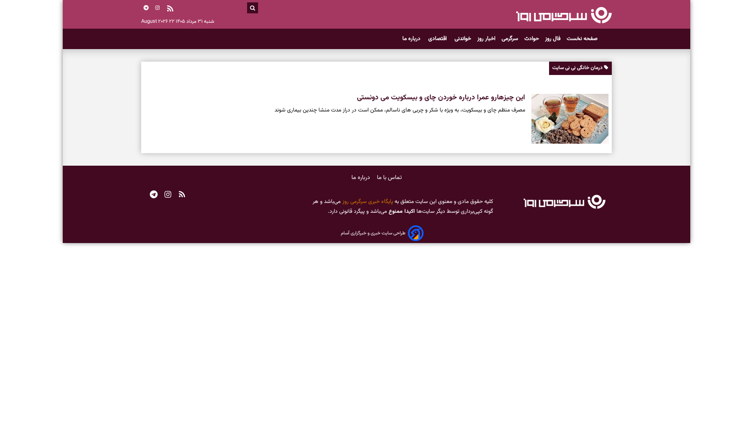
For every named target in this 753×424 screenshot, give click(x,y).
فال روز (552, 39)
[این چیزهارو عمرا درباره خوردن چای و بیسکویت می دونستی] (567, 119)
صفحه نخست (582, 39)
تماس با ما (389, 177)
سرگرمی (510, 39)
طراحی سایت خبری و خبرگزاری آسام (373, 233)
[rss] (170, 9)
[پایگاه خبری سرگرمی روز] (564, 14)
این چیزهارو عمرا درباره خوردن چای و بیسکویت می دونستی (441, 97)
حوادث (531, 39)
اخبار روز (486, 39)
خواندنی (463, 39)
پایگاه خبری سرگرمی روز (367, 201)
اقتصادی (438, 39)
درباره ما (412, 39)
